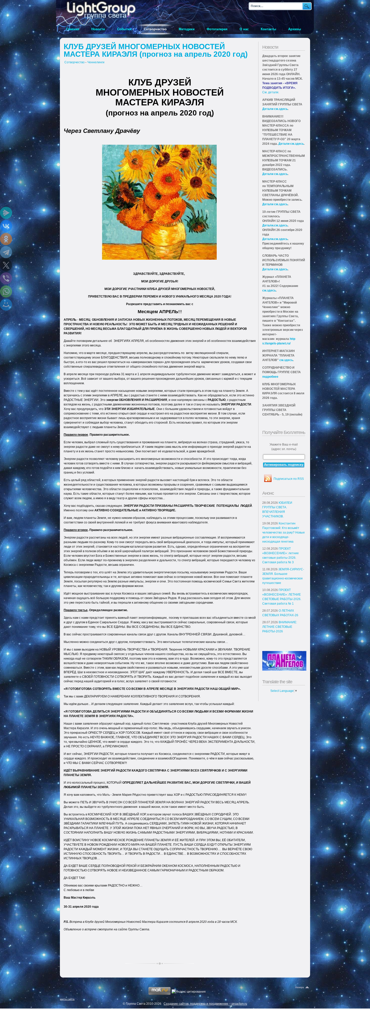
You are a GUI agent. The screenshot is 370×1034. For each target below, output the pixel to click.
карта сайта (67, 999)
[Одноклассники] (6, 239)
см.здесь (269, 290)
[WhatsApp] (6, 291)
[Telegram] (6, 252)
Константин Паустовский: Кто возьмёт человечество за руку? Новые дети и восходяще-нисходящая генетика (283, 532)
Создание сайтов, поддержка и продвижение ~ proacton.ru (205, 1004)
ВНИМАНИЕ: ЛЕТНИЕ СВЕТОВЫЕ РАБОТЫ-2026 (279, 627)
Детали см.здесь (275, 109)
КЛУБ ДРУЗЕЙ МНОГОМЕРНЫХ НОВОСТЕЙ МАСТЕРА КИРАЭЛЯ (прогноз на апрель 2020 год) (156, 50)
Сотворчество (74, 62)
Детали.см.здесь (275, 225)
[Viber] (6, 278)
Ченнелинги (95, 62)
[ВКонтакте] (6, 226)
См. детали (270, 92)
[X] (6, 265)
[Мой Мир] (6, 305)
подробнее (270, 376)
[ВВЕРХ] (302, 987)
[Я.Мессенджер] (6, 213)
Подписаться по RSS (289, 479)
